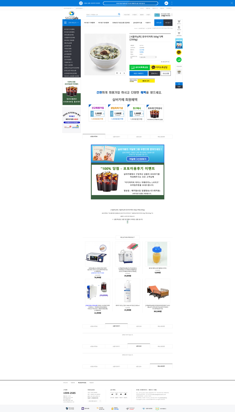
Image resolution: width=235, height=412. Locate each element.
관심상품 (166, 73)
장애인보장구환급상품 (70, 70)
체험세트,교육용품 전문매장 (71, 76)
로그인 (141, 8)
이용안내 (91, 382)
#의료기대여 (127, 14)
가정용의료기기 (68, 62)
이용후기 (148, 23)
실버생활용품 (67, 54)
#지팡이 (148, 14)
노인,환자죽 (148, 28)
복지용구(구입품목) (69, 29)
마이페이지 (168, 8)
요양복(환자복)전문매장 (70, 73)
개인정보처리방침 (82, 382)
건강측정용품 (67, 59)
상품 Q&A (139, 137)
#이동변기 (134, 14)
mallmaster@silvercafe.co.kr (158, 394)
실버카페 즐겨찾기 (68, 8)
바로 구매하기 (138, 73)
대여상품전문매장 (69, 35)
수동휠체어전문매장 (69, 37)
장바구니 (154, 8)
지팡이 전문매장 (68, 65)
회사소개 (65, 382)
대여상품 (158, 23)
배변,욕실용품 (68, 43)
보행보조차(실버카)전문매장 (71, 68)
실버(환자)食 (67, 46)
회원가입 (148, 8)
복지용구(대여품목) (69, 32)
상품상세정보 (93, 136)
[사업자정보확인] (163, 398)
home (135, 28)
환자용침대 (67, 57)
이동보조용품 (67, 48)
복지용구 (168, 23)
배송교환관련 (161, 137)
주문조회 (162, 8)
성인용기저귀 (67, 51)
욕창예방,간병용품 (69, 40)
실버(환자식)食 (137, 23)
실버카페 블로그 (79, 8)
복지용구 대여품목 (103, 23)
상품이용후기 (116, 137)
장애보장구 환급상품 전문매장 (121, 23)
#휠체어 (142, 14)
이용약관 (73, 382)
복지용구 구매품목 (89, 23)
